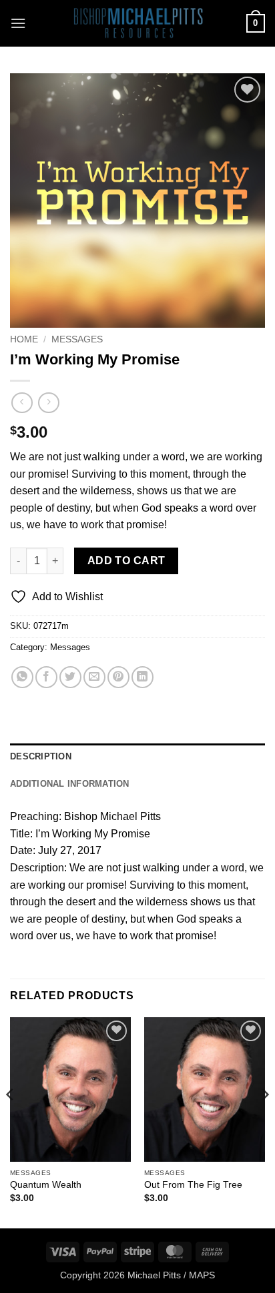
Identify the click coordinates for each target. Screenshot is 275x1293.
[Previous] (11, 1121)
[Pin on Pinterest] (118, 677)
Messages (77, 339)
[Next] (264, 1121)
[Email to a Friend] (94, 677)
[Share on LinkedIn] (142, 677)
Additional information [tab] (69, 784)
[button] (18, 23)
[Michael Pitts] (137, 23)
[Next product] (21, 402)
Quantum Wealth (45, 1185)
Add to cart (126, 560)
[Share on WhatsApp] (22, 677)
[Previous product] (48, 402)
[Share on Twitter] (70, 677)
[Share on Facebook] (46, 677)
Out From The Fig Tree (193, 1185)
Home (24, 339)
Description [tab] (40, 756)
